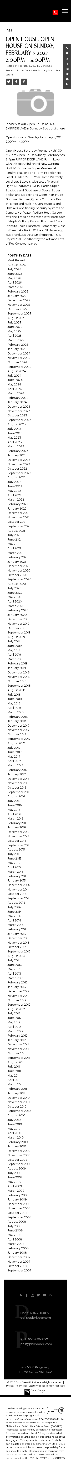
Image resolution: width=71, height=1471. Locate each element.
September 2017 (19, 738)
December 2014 (18, 885)
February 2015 (17, 876)
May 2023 (14, 437)
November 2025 (19, 304)
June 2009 (15, 1177)
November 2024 (19, 357)
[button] (55, 12)
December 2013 (18, 938)
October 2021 (17, 521)
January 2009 (17, 1199)
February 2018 (18, 716)
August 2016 (16, 796)
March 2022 (16, 499)
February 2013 (18, 982)
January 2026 (17, 296)
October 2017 (17, 734)
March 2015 (15, 871)
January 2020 (17, 615)
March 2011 (15, 1084)
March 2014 (15, 924)
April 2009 (15, 1186)
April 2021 (14, 548)
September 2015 (19, 845)
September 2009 (19, 1164)
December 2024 (19, 353)
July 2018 (14, 694)
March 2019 (15, 659)
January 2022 (17, 508)
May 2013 (14, 969)
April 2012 (14, 1026)
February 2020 (18, 610)
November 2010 (19, 1102)
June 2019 (15, 645)
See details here (54, 128)
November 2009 (19, 1155)
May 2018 (14, 703)
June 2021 (15, 539)
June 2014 (15, 911)
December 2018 (19, 672)
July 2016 (14, 801)
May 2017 (14, 756)
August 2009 (17, 1168)
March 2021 (15, 553)
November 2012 (18, 995)
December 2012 (18, 991)
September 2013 (19, 951)
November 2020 (19, 570)
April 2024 (15, 389)
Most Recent (16, 260)
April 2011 (14, 1080)
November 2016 (18, 783)
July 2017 (14, 747)
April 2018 (14, 707)
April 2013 (14, 973)
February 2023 (18, 451)
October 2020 (17, 575)
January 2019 (17, 668)
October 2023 (17, 415)
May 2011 (14, 1075)
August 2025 (17, 318)
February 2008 (18, 1248)
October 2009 (17, 1159)
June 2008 (15, 1230)
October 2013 (17, 947)
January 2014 (17, 933)
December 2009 (19, 1151)
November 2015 (18, 836)
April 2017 (14, 761)
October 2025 (17, 309)
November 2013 (18, 942)
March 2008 (16, 1243)
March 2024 (16, 393)
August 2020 (17, 584)
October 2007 (17, 1266)
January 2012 (17, 1040)
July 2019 (14, 641)
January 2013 (17, 987)
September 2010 (19, 1111)
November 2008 (19, 1208)
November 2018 (19, 676)
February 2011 (17, 1088)
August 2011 (16, 1062)
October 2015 (17, 840)
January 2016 (17, 827)
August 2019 (16, 637)
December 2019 (18, 619)
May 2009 (14, 1182)
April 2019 (14, 654)
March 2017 (15, 765)
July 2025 (14, 322)
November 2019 (18, 623)
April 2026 (15, 282)
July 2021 (14, 535)
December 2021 (18, 513)
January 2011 (16, 1093)
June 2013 (15, 964)
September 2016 (19, 792)
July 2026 (14, 269)
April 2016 (14, 814)
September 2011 (19, 1057)
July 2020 (14, 588)
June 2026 (15, 273)
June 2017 (15, 752)
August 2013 (16, 956)
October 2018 (17, 681)
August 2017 (16, 743)
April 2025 (15, 335)
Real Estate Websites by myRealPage (44, 1385)
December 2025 (19, 300)
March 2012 (15, 1031)
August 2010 (16, 1115)
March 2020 (16, 606)
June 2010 (15, 1124)
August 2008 (17, 1221)
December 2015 (18, 832)
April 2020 (15, 601)
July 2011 (14, 1066)
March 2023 (16, 446)
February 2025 (18, 344)
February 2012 (18, 1035)
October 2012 (17, 1000)
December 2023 (19, 406)
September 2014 (19, 898)
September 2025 (19, 313)
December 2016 (18, 778)
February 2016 (17, 823)
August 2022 (17, 477)
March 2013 (15, 978)
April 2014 (14, 920)
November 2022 (19, 464)
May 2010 (14, 1128)
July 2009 (14, 1173)
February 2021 (18, 557)
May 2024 (14, 384)
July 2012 (14, 1013)
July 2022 (14, 482)
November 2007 (19, 1261)
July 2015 (14, 854)
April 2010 (14, 1133)
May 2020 (14, 597)
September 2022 (19, 473)
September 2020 (19, 579)
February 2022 (18, 504)
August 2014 (16, 902)
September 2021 (19, 526)
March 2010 (16, 1137)
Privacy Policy (14, 1385)
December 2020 (19, 566)
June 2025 (15, 327)
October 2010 (17, 1106)
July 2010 (14, 1120)
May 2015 (14, 863)
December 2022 (19, 459)
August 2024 (17, 371)
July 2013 (14, 960)
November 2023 (19, 411)
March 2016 (15, 818)
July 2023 (14, 428)
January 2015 (17, 880)
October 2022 (17, 468)
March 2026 (16, 287)
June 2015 (15, 858)
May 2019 (14, 650)
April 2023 (15, 442)
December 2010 (19, 1097)
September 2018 (19, 685)
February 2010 (18, 1142)
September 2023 (19, 420)
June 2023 (15, 433)
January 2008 (17, 1252)
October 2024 (17, 362)
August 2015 (16, 849)
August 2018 (16, 690)
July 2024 (14, 375)
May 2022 (14, 490)
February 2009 (18, 1195)
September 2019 (19, 632)
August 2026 (17, 265)
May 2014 (14, 916)
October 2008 (17, 1212)
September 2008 (20, 1217)
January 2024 (17, 402)
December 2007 (19, 1257)
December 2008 (19, 1204)
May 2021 (14, 544)
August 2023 (17, 424)
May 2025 (14, 331)
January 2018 (17, 721)
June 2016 (15, 805)
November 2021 (18, 517)
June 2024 (15, 380)
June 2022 (15, 486)
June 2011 (14, 1071)
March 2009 (16, 1190)
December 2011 (18, 1044)
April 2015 (14, 867)
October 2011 (17, 1053)
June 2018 (15, 699)
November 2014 (18, 889)
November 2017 (18, 730)
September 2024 (19, 366)
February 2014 (18, 929)
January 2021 (17, 561)
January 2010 (17, 1146)
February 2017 (18, 770)
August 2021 (16, 530)
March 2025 (16, 340)
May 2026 (14, 278)
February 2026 (18, 291)
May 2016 (14, 809)
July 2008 (15, 1226)
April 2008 (15, 1239)
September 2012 (19, 1004)
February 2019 (18, 663)
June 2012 (15, 1018)
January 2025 (17, 349)
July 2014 (14, 907)
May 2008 (14, 1235)
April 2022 (15, 495)
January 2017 (17, 774)
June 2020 (15, 592)
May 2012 (14, 1022)
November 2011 (18, 1049)
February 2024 (18, 397)
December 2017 (18, 725)
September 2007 (19, 1270)
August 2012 (16, 1009)
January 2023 (17, 455)
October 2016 (17, 787)
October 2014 (17, 894)
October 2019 (17, 628)
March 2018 (16, 712)
